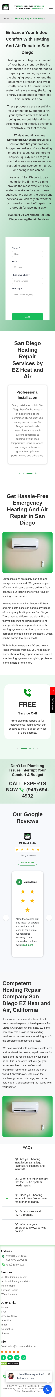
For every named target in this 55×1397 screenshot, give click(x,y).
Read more (22, 948)
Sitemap (5, 1333)
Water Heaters (9, 1294)
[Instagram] (23, 1357)
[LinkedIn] (17, 1357)
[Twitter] (10, 1357)
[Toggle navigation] (51, 7)
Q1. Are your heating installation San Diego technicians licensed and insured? (30, 1164)
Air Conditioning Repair (14, 1277)
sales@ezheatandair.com (22, 1346)
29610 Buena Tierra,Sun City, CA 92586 (17, 1258)
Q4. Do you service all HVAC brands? (28, 1213)
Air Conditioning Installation (16, 1281)
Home (5, 18)
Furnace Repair (9, 1289)
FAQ (3, 1311)
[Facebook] (3, 1357)
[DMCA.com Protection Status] (27, 1364)
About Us (6, 1320)
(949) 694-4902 (15, 1264)
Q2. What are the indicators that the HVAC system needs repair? (31, 1182)
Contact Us (7, 1328)
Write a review (27, 862)
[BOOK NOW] (52, 712)
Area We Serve (9, 1316)
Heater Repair (8, 1285)
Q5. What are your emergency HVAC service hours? (30, 1228)
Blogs (4, 1324)
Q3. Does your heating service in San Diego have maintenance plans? (31, 1198)
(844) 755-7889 (37, 8)
